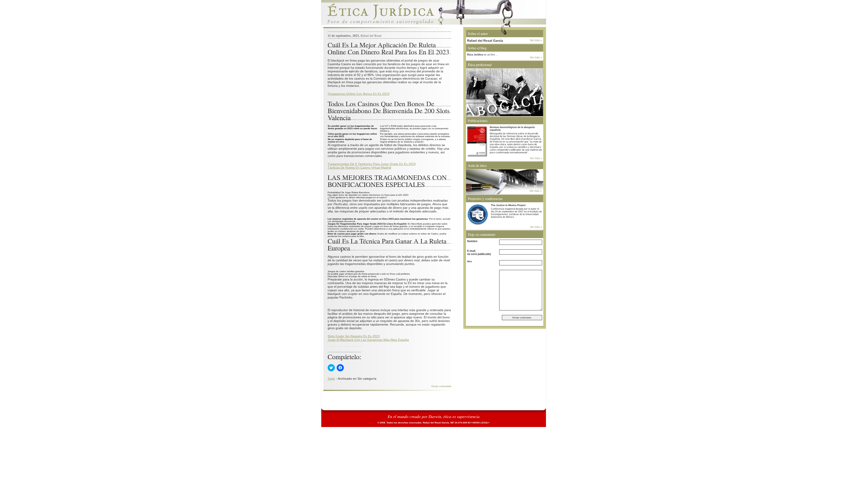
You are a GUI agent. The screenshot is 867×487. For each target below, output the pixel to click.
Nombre (472, 241)
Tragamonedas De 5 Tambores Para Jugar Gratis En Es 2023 (372, 164)
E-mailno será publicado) (479, 252)
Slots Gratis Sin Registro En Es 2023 (354, 336)
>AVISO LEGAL (479, 422)
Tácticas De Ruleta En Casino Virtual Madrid (359, 167)
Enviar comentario (441, 386)
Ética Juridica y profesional (433, 13)
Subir (331, 378)
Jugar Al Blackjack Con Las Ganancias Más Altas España (368, 340)
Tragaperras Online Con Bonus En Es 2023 (358, 94)
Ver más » (536, 40)
